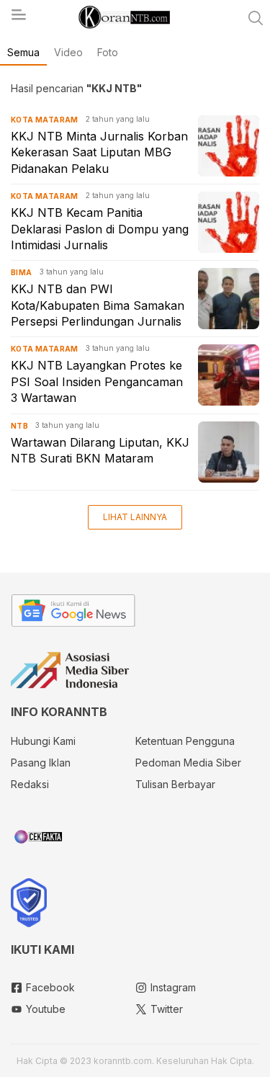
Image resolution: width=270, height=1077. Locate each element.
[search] (255, 18)
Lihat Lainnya (135, 516)
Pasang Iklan (41, 762)
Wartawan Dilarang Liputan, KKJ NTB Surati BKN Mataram (100, 450)
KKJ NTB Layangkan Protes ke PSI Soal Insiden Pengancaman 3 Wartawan (97, 381)
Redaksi (30, 784)
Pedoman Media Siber (188, 762)
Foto (107, 52)
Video (68, 52)
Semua (23, 52)
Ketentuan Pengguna (185, 741)
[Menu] (18, 19)
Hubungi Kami (43, 741)
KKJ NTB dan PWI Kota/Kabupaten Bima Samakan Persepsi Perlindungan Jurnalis (97, 305)
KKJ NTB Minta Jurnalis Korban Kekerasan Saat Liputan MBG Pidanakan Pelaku (99, 152)
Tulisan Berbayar (175, 784)
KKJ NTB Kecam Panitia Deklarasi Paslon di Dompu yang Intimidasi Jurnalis (100, 228)
